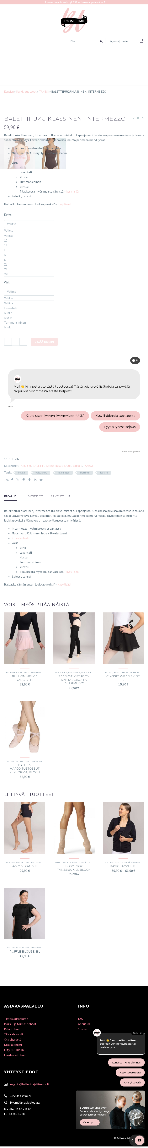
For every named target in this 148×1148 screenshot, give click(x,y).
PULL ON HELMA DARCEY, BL (24, 678)
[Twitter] (18, 480)
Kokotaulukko (21, 158)
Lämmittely (61, 672)
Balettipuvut (54, 466)
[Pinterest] (24, 480)
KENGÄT (83, 862)
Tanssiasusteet (38, 948)
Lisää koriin (44, 342)
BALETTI (39, 466)
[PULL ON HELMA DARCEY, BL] (24, 638)
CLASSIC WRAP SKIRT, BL (123, 678)
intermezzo (64, 472)
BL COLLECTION (33, 862)
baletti (21, 472)
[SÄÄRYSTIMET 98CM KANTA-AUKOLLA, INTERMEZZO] (74, 638)
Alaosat (10, 862)
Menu (16, 41)
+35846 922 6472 (20, 1096)
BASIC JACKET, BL (123, 866)
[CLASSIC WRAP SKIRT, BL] (123, 638)
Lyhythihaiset (13, 948)
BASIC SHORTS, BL (24, 866)
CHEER (124, 862)
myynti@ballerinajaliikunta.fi (29, 1084)
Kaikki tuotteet (26, 91)
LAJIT (67, 466)
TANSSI (44, 91)
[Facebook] (12, 480)
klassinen (85, 472)
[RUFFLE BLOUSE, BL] (24, 913)
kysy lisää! (72, 191)
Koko (7, 214)
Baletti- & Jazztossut (66, 862)
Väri (6, 282)
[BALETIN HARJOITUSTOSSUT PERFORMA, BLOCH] (24, 727)
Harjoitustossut (40, 761)
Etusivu (9, 91)
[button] (101, 41)
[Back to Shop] (138, 118)
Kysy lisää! (64, 204)
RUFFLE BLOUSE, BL (24, 951)
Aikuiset (26, 466)
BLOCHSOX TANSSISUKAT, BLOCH (74, 867)
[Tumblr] (29, 480)
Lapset (77, 466)
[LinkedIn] (35, 480)
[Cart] (141, 41)
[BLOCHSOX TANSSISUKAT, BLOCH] (74, 828)
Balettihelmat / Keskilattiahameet (25, 672)
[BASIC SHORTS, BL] (24, 828)
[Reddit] (41, 480)
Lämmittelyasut (89, 672)
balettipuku (41, 472)
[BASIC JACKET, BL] (123, 828)
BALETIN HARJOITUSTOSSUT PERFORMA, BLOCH (24, 768)
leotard (104, 472)
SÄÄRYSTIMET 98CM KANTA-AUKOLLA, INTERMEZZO (74, 680)
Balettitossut (22, 761)
